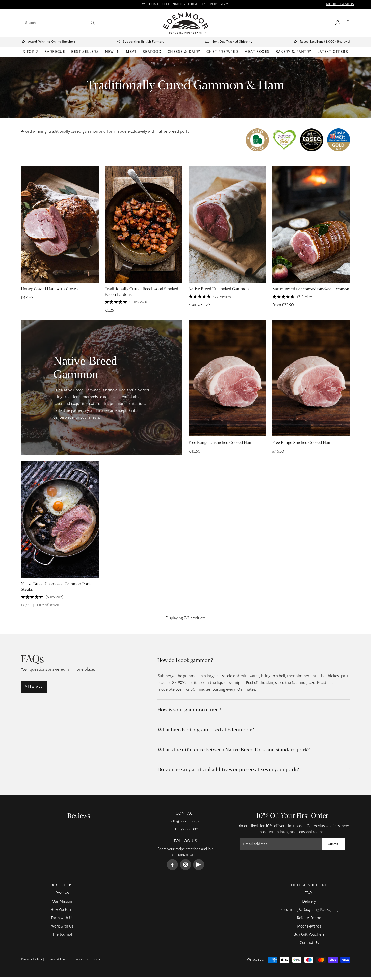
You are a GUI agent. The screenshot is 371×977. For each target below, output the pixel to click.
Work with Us (62, 926)
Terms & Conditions (84, 959)
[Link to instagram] (185, 864)
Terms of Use (55, 959)
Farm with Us (62, 918)
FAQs (309, 893)
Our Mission (62, 901)
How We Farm (62, 910)
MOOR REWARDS (340, 4)
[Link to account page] (337, 22)
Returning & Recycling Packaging (309, 910)
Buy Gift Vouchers (309, 935)
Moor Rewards (309, 926)
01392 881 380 (186, 829)
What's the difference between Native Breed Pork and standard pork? (233, 749)
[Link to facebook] (172, 864)
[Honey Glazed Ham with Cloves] (60, 224)
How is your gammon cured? (189, 709)
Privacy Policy (31, 959)
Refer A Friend (309, 918)
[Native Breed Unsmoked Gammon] (227, 224)
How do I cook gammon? (185, 659)
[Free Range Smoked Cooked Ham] (311, 378)
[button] (348, 23)
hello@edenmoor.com (186, 821)
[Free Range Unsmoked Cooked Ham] (227, 378)
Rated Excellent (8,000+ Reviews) (325, 42)
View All (34, 687)
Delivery (309, 901)
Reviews (62, 893)
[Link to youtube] (198, 864)
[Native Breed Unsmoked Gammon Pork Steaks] (60, 519)
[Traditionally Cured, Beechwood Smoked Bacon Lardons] (143, 224)
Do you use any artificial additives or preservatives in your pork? (228, 769)
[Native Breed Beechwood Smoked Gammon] (311, 224)
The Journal (62, 935)
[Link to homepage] (185, 23)
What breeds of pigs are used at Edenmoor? (205, 729)
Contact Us (309, 943)
